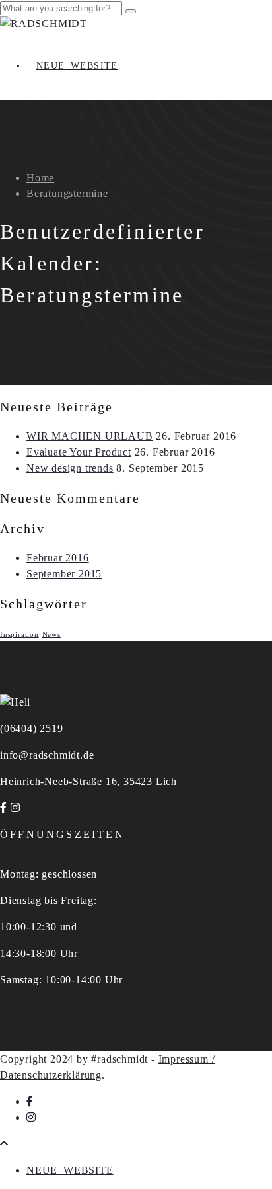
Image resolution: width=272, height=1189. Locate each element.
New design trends (70, 467)
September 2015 (64, 573)
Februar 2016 (57, 557)
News (51, 634)
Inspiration (19, 634)
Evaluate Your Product (78, 452)
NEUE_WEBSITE (77, 66)
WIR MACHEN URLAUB (89, 436)
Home (40, 177)
